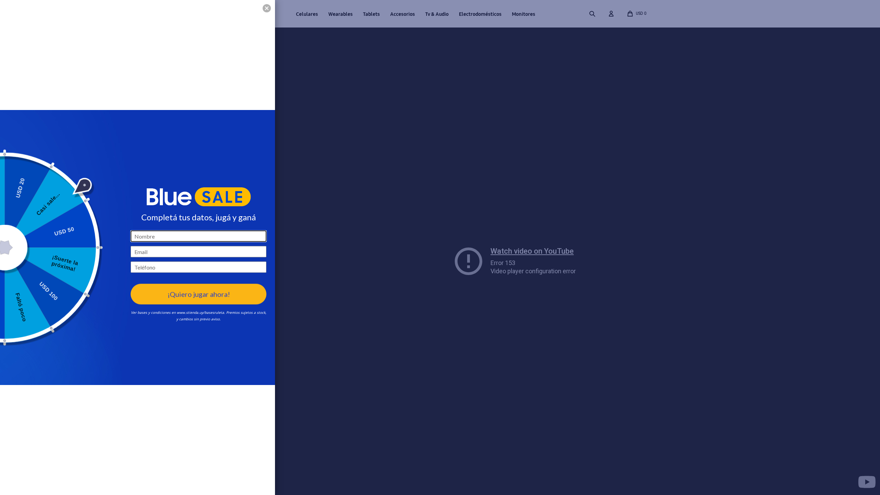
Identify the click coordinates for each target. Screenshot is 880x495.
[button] (267, 8)
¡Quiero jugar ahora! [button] (198, 294)
